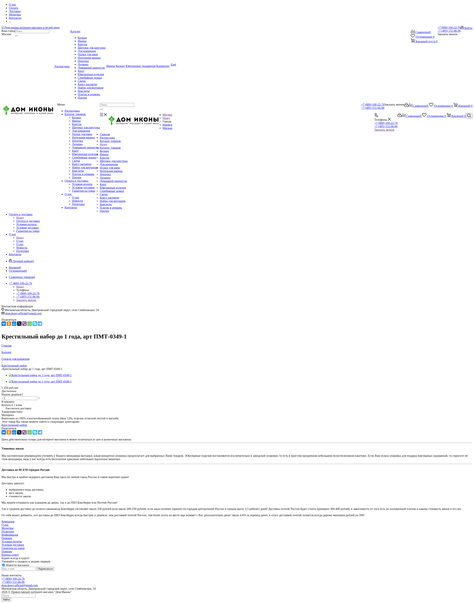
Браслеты (78, 170)
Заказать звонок (384, 129)
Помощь (6, 538)
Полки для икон (82, 134)
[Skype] (35, 323)
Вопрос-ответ (10, 554)
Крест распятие (81, 164)
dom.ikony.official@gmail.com (23, 313)
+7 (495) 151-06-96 (449, 30)
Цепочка (77, 140)
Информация (9, 534)
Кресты (76, 124)
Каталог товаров (75, 114)
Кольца (76, 117)
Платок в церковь (83, 174)
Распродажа (72, 110)
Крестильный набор (14, 425)
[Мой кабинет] (406, 105)
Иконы (76, 120)
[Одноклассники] (9, 323)
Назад (166, 118)
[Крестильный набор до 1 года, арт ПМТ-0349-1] (40, 375)
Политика (78, 204)
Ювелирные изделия (85, 154)
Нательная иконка (83, 137)
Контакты (71, 207)
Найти (6, 599)
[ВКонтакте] (3, 323)
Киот (75, 150)
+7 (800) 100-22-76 (449, 27)
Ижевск (167, 124)
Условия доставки (83, 187)
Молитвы (7, 528)
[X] (19, 323)
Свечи (76, 160)
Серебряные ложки (84, 157)
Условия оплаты (82, 184)
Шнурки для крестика (86, 127)
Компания (7, 521)
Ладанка (77, 144)
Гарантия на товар (83, 190)
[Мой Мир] (14, 323)
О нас (69, 194)
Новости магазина (17, 565)
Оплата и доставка (77, 180)
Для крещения (81, 130)
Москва (167, 128)
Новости (77, 200)
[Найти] (16, 35)
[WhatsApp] (29, 323)
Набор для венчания (85, 167)
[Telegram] (40, 323)
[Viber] (24, 323)
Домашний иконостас (85, 147)
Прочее (76, 177)
